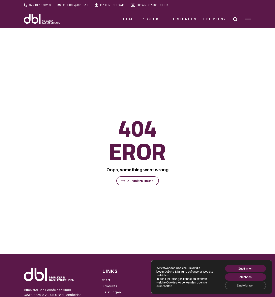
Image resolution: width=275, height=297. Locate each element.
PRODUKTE (153, 19)
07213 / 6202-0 (40, 5)
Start (106, 280)
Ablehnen (245, 277)
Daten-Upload (112, 5)
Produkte (110, 286)
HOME (129, 19)
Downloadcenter (152, 5)
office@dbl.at (75, 5)
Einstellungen (174, 278)
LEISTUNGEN (183, 19)
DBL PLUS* (214, 19)
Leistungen (111, 292)
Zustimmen (245, 268)
